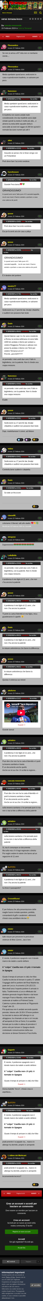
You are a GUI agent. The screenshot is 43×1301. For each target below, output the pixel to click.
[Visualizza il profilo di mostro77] (4, 287)
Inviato (16, 48)
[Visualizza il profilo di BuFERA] (4, 868)
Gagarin (11, 1050)
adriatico (11, 740)
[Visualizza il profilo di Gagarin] (4, 1051)
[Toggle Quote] (5, 99)
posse (10, 214)
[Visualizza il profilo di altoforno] (4, 692)
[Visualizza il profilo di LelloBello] (4, 557)
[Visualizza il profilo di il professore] (4, 173)
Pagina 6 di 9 (21, 36)
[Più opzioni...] (39, 48)
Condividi (11, 1261)
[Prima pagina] (3, 36)
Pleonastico (13, 45)
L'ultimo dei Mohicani (17, 1155)
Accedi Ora (21, 1248)
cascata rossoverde (12, 25)
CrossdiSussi (14, 899)
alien (10, 140)
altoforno (12, 691)
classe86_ (12, 515)
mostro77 (12, 286)
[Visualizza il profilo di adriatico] (4, 741)
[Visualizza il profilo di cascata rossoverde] (4, 782)
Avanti (34, 36)
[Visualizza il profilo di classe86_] (4, 517)
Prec (8, 36)
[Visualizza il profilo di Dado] (4, 325)
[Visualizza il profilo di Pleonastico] (4, 46)
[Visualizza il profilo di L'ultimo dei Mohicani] (4, 1157)
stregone (12, 537)
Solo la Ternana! (25, 28)
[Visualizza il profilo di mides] (4, 450)
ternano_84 (25, 698)
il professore (13, 172)
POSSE (24, 148)
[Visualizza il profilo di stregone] (4, 538)
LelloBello (25, 331)
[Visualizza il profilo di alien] (4, 142)
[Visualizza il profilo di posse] (4, 215)
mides (10, 449)
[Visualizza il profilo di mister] (4, 930)
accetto (36, 1285)
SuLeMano (25, 180)
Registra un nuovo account (21, 1231)
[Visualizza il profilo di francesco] (4, 92)
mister (10, 929)
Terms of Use (10, 1277)
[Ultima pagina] (40, 36)
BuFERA (25, 1163)
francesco (12, 91)
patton (23, 488)
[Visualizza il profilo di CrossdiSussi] (4, 900)
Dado (10, 324)
